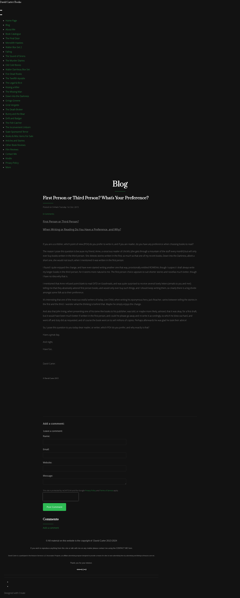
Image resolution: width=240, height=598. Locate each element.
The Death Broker (14, 109)
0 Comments (48, 214)
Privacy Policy (12, 162)
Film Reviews (12, 149)
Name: (46, 436)
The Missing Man (14, 91)
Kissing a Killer (12, 87)
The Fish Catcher (14, 122)
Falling (9, 51)
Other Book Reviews (15, 145)
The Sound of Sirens (15, 56)
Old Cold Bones (13, 65)
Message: (48, 475)
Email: (46, 449)
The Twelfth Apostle (15, 78)
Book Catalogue (13, 33)
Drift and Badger (14, 118)
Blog (8, 25)
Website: (47, 462)
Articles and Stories (15, 140)
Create (22, 593)
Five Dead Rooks (14, 73)
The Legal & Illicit (14, 82)
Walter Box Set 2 (14, 47)
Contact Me (11, 153)
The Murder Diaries (15, 60)
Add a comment (51, 527)
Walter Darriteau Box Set (18, 69)
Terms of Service (106, 490)
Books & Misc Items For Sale (19, 136)
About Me (10, 29)
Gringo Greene (13, 100)
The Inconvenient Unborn (18, 127)
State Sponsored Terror (17, 131)
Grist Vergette (12, 105)
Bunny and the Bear (15, 113)
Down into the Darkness (17, 96)
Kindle (9, 158)
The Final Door (13, 38)
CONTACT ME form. (124, 548)
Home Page (11, 20)
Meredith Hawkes (14, 42)
